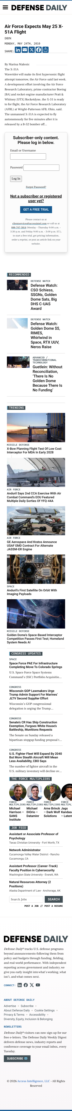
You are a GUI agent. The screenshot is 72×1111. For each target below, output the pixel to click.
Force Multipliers (17, 803)
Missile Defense (18, 445)
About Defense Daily (17, 1010)
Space (10, 586)
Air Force (13, 489)
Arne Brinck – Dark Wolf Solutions (52, 812)
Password (16, 168)
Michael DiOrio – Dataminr (32, 812)
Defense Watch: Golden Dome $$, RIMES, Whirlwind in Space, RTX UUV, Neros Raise (45, 335)
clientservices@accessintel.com (29, 223)
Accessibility (37, 1014)
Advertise (10, 1006)
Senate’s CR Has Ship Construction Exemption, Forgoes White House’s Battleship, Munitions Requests (33, 725)
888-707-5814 (18, 227)
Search (54, 899)
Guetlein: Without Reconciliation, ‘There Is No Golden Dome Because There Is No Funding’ (47, 378)
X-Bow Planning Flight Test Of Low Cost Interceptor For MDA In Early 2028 (34, 450)
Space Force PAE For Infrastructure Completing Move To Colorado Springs (35, 665)
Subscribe (27, 1006)
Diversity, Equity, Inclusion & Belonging (28, 1019)
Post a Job (31, 906)
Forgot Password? (36, 187)
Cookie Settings (45, 1010)
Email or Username (23, 151)
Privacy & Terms (14, 1014)
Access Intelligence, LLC (33, 1081)
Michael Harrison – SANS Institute (16, 814)
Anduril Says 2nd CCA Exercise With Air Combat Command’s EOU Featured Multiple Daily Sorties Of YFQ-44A (34, 497)
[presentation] (17, 792)
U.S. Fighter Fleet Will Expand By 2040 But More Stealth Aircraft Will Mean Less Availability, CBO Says (35, 757)
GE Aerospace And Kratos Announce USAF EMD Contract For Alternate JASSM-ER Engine (32, 545)
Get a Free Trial (36, 209)
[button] (5, 7)
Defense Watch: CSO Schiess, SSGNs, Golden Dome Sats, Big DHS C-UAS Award (44, 297)
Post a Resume (53, 906)
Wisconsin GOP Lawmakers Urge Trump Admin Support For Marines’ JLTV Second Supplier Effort (33, 694)
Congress (15, 687)
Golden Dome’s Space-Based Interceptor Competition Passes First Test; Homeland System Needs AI (35, 638)
